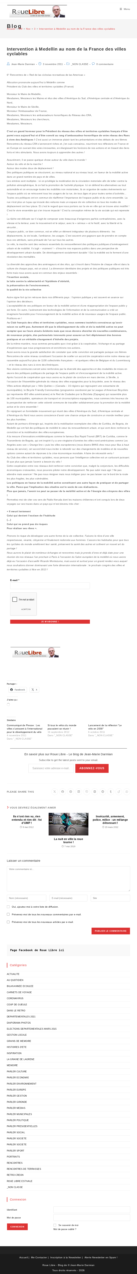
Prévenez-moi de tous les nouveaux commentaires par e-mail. (46, 914)
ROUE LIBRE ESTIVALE (20, 1181)
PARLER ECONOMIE (18, 1077)
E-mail (14, 580)
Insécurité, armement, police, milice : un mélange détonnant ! (110, 819)
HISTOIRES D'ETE (17, 1047)
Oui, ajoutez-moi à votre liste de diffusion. (35, 906)
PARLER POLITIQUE (18, 1120)
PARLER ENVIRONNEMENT (21, 1084)
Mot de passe (14, 1217)
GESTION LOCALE (17, 1035)
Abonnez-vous (92, 768)
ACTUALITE (13, 974)
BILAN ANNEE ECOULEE (20, 986)
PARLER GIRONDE (17, 1102)
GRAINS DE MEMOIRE (19, 1041)
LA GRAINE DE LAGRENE (20, 1059)
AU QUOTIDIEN (15, 980)
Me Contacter (39, 1257)
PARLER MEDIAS (16, 1108)
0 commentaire (105, 64)
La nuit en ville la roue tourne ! (68, 841)
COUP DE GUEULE (17, 1004)
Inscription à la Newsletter (65, 1257)
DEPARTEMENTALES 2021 (21, 1016)
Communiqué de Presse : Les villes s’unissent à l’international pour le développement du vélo (24, 728)
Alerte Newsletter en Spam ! (101, 1257)
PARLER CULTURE (17, 1071)
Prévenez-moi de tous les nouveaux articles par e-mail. (43, 922)
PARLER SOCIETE (17, 1138)
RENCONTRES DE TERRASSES (24, 1169)
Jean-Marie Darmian (23, 64)
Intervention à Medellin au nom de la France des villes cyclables (77, 28)
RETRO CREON (15, 1175)
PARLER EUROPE (16, 1090)
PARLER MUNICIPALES (19, 1114)
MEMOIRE (12, 1065)
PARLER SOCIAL (16, 1132)
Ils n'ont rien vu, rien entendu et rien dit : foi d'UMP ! (27, 819)
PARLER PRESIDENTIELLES (22, 1126)
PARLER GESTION (17, 1096)
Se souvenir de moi (68, 1225)
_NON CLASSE (79, 64)
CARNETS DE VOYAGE (19, 992)
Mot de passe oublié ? (64, 1229)
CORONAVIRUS (15, 998)
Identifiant (12, 1210)
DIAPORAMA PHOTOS (19, 1023)
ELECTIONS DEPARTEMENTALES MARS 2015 (31, 1029)
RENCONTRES (15, 1163)
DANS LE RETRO (16, 1010)
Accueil (23, 1257)
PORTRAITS (13, 1156)
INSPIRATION (14, 1053)
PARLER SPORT (15, 1150)
